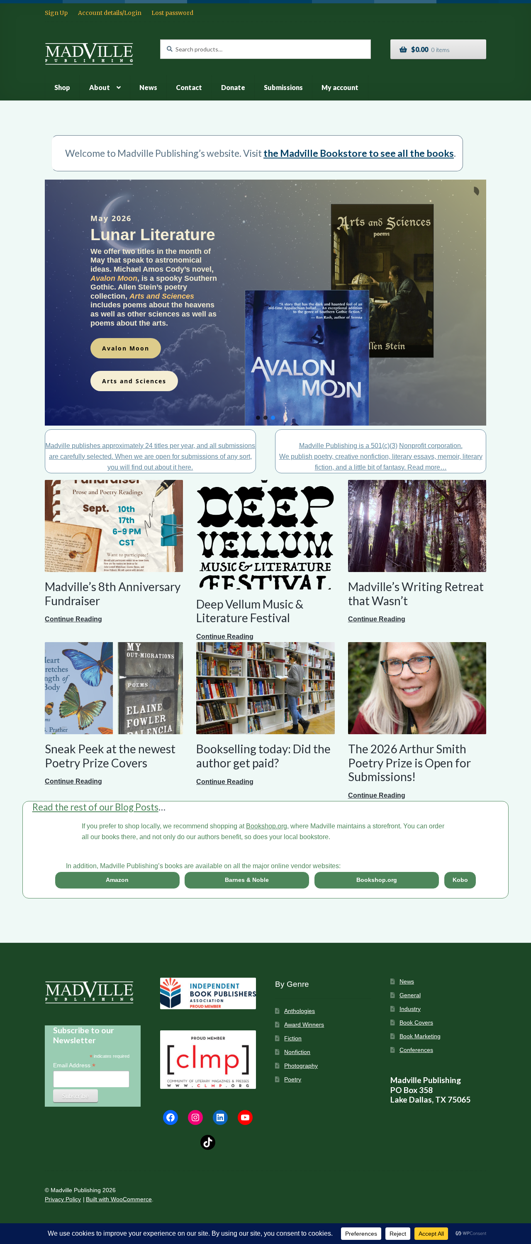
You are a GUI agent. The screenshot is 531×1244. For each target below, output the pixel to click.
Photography (301, 1066)
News (148, 87)
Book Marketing (420, 1036)
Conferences (416, 1050)
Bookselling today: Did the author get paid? (263, 756)
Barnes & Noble (247, 879)
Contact (189, 87)
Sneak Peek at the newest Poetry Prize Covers (110, 756)
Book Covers (416, 1023)
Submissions (283, 87)
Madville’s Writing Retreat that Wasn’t (416, 593)
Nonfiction (297, 1052)
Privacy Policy (63, 1199)
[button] (258, 418)
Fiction (293, 1038)
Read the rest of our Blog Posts (95, 807)
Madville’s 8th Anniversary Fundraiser (112, 593)
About (99, 87)
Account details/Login (109, 13)
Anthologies (299, 1011)
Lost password (172, 13)
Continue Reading (73, 620)
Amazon (117, 879)
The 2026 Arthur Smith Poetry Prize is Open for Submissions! (409, 763)
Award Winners (304, 1025)
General (410, 995)
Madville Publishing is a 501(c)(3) (348, 445)
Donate (233, 87)
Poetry (292, 1079)
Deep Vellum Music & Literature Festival (249, 611)
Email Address (74, 1065)
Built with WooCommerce (119, 1199)
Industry (410, 1009)
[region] (265, 303)
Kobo (460, 879)
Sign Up (56, 13)
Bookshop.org (266, 826)
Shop (62, 87)
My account (340, 87)
